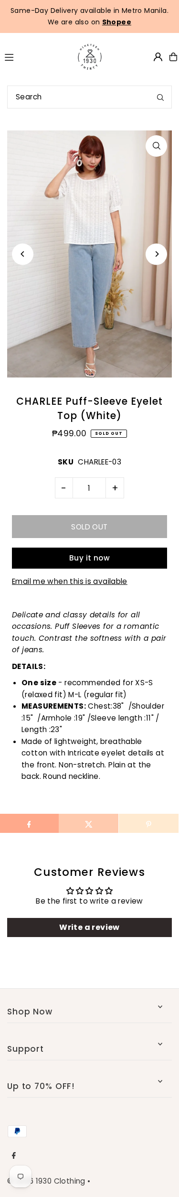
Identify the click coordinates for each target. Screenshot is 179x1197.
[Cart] (173, 57)
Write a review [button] (89, 927)
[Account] (158, 57)
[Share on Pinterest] (149, 823)
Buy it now (89, 558)
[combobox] (89, 97)
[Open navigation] (32, 56)
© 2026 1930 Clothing (46, 1181)
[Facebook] (14, 1156)
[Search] (160, 97)
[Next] (156, 254)
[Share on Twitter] (88, 823)
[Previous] (22, 254)
